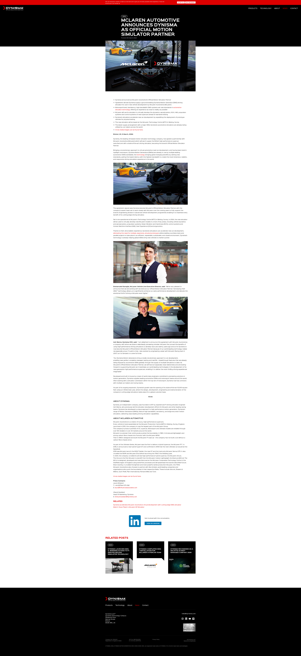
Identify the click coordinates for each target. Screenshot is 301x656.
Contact (294, 8)
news (124, 16)
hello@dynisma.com (189, 614)
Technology (265, 8)
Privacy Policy (156, 639)
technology (141, 155)
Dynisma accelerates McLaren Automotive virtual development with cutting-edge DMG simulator (147, 505)
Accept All (181, 2)
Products (252, 8)
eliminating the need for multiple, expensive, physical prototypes (136, 233)
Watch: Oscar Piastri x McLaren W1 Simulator (128, 507)
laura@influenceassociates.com (126, 488)
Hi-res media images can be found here (129, 130)
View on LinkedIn (153, 523)
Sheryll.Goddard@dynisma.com (126, 497)
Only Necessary (190, 2)
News (285, 8)
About (277, 8)
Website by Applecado (190, 641)
